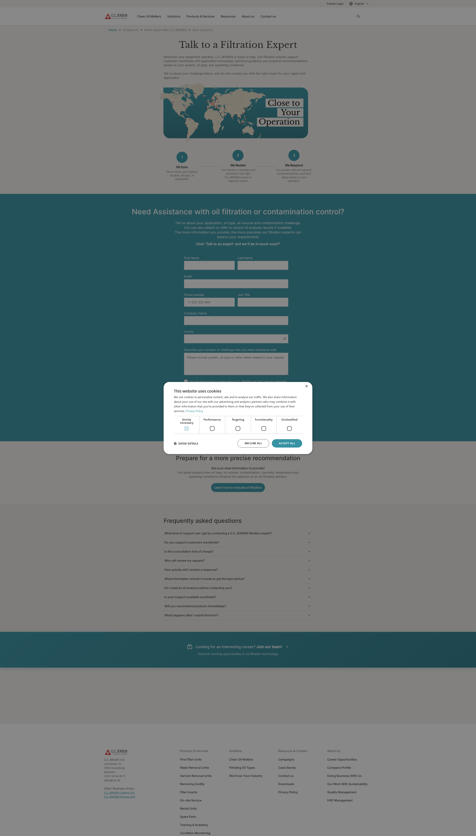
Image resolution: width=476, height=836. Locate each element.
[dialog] (238, 418)
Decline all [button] (253, 443)
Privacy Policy (194, 411)
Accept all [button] (287, 443)
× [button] (306, 386)
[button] (186, 443)
